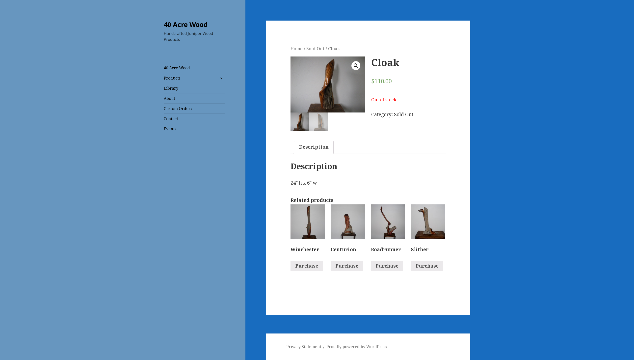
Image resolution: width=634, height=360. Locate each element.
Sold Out (315, 49)
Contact (171, 118)
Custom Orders (178, 108)
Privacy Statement (303, 346)
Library (171, 88)
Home (297, 49)
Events (170, 129)
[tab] (314, 147)
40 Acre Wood (186, 24)
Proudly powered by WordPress (356, 346)
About (169, 98)
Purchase (306, 266)
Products (172, 78)
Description (314, 147)
